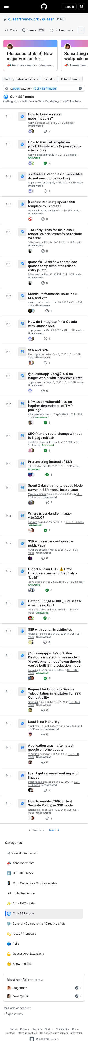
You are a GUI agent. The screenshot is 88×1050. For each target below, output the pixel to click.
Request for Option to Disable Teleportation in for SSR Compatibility (54, 693)
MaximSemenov (37, 493)
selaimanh (34, 210)
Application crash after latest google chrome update (50, 747)
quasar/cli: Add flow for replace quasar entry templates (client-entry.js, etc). (52, 266)
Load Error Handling (43, 722)
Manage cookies (27, 1032)
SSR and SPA (38, 350)
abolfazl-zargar (37, 442)
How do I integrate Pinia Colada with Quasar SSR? (52, 324)
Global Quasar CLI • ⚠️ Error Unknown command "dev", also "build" (52, 573)
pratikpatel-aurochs (39, 726)
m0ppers (33, 549)
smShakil (33, 701)
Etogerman (19, 988)
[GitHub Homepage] (31, 1039)
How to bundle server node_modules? (45, 116)
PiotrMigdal (34, 354)
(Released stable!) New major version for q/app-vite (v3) (30, 56)
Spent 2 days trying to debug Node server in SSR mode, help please (55, 487)
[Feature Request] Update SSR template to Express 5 (51, 204)
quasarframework (23, 19)
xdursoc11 (33, 633)
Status (49, 1029)
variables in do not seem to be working (55, 176)
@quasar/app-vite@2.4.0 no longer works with (55, 376)
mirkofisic (33, 753)
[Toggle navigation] (6, 6)
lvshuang (33, 609)
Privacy (24, 1029)
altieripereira (35, 414)
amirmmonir (34, 302)
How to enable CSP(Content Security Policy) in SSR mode (50, 803)
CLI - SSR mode (64, 122)
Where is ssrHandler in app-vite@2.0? (50, 515)
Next (52, 830)
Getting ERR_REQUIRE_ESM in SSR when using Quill (54, 603)
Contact (10, 1032)
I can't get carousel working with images (53, 775)
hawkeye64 (20, 996)
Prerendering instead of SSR (50, 462)
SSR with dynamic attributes (50, 629)
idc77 (31, 581)
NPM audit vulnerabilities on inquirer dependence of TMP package (50, 406)
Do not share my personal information (61, 1032)
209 (30, 242)
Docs (75, 1029)
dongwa (32, 521)
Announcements (21, 65)
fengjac (32, 809)
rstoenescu (46, 65)
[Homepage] (44, 6)
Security (37, 1029)
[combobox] (43, 88)
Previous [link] (38, 830)
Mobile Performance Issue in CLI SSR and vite (53, 296)
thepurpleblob (36, 781)
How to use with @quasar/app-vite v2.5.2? (54, 146)
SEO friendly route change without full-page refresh (55, 436)
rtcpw (31, 122)
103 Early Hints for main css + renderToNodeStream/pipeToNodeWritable (55, 234)
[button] (80, 88)
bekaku (32, 669)
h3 (29, 466)
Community (62, 1029)
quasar (48, 19)
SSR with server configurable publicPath (50, 543)
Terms (13, 1029)
